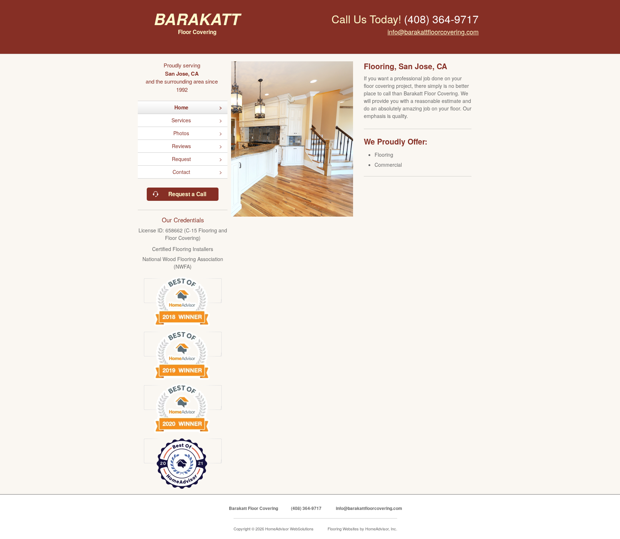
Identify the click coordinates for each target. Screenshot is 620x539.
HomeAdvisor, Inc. (381, 528)
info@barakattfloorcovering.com (433, 31)
